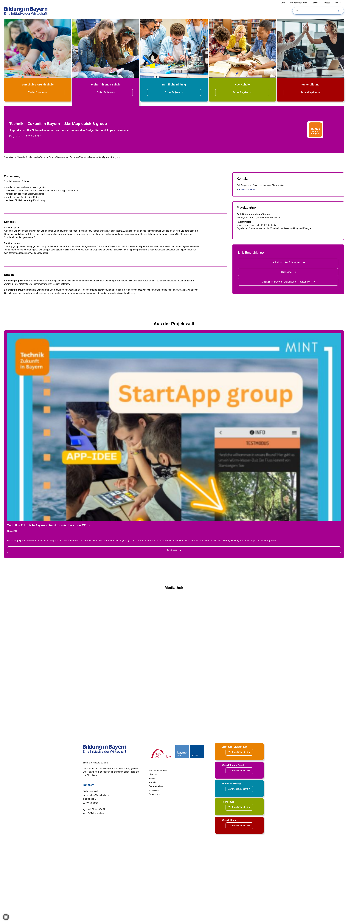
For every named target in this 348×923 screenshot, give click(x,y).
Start (6, 157)
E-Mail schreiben (246, 189)
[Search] (339, 11)
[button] (6, 917)
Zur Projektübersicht (238, 752)
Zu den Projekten (36, 92)
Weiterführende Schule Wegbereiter (51, 157)
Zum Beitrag (172, 550)
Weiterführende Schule (21, 157)
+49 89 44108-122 (96, 809)
